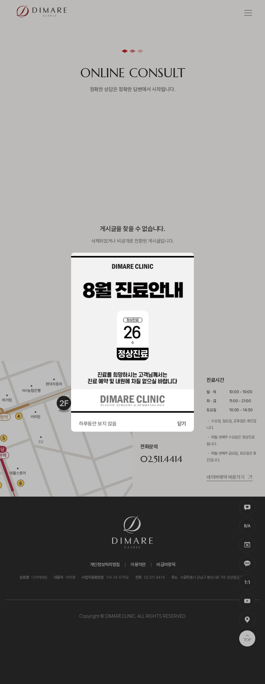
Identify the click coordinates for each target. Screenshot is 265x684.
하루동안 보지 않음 (98, 424)
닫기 (181, 424)
